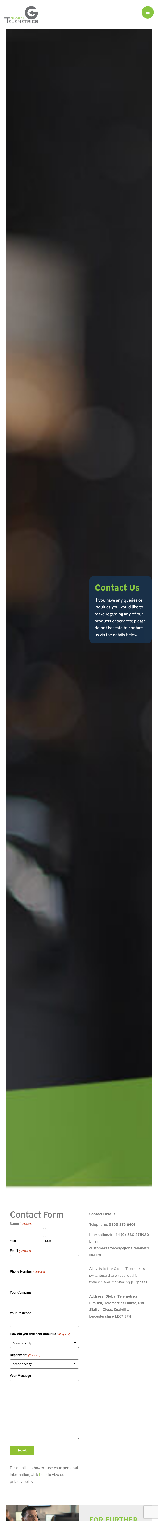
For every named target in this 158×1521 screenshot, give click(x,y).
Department (25, 1355)
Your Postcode (20, 1313)
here (43, 1475)
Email (20, 1251)
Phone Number (27, 1272)
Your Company (20, 1292)
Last (48, 1241)
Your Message (20, 1376)
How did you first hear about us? (40, 1334)
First (13, 1241)
